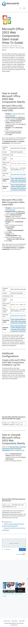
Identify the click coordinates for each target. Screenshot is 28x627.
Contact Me (21, 620)
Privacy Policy (7, 620)
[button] (20, 8)
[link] (5, 584)
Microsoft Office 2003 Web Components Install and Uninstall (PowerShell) (14, 448)
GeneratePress (14, 625)
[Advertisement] (14, 569)
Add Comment (22, 549)
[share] (13, 584)
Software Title (8, 522)
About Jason (15, 620)
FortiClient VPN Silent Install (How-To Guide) (8, 584)
